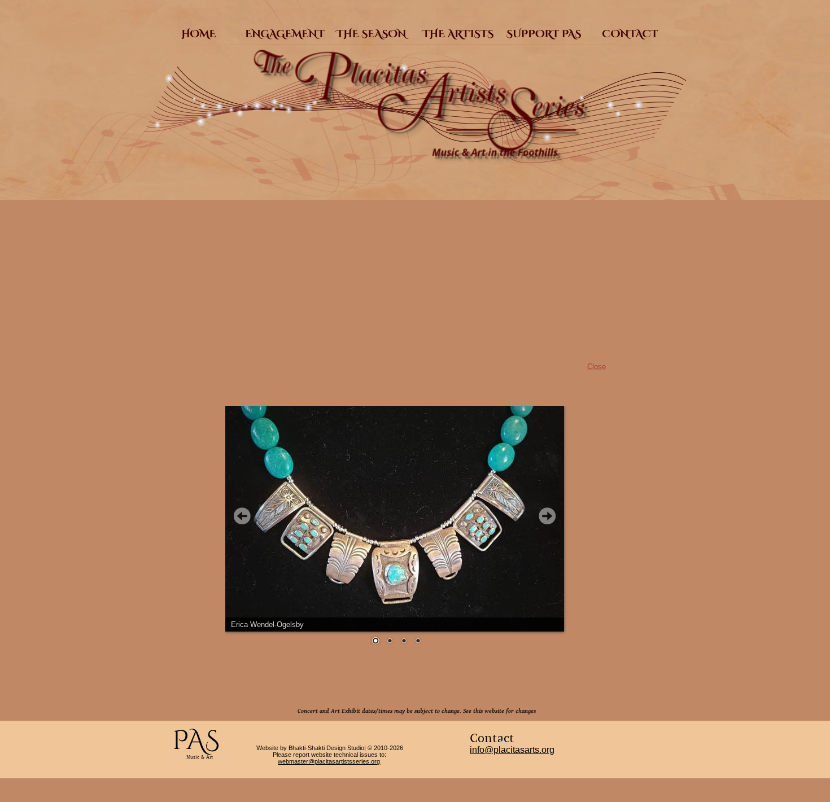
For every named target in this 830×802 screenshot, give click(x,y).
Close (596, 366)
